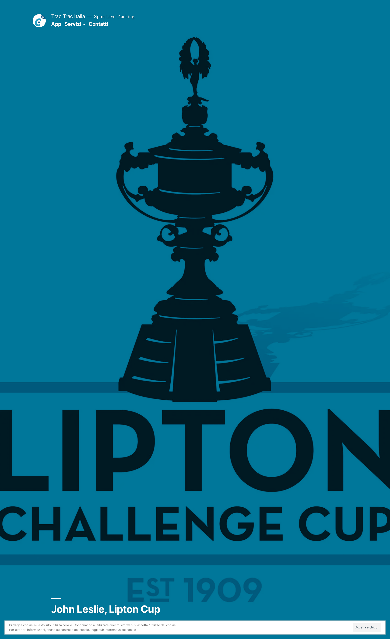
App (56, 24)
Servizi (73, 24)
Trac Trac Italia (68, 16)
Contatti (98, 24)
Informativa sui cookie (120, 630)
